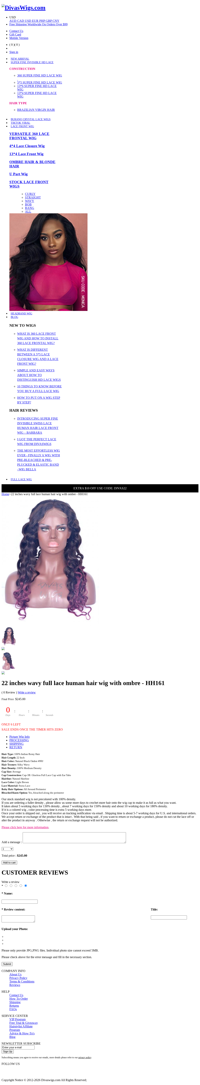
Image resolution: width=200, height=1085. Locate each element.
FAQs (13, 1009)
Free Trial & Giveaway (23, 1022)
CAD (21, 20)
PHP (42, 20)
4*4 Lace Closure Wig (27, 146)
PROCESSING (19, 740)
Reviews (14, 985)
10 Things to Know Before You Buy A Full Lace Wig (39, 389)
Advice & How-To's (22, 1033)
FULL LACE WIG (21, 479)
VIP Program (17, 1019)
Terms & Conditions (21, 981)
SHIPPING (16, 743)
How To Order (18, 998)
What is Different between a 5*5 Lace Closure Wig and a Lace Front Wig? (37, 356)
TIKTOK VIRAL (20, 122)
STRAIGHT (33, 197)
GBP (49, 20)
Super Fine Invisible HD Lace (32, 62)
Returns (14, 1005)
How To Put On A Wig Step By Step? (38, 400)
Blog (14, 317)
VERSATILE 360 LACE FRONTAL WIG (29, 136)
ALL (28, 211)
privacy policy (84, 1057)
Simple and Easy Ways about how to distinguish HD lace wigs (39, 375)
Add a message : (12, 842)
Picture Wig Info (19, 736)
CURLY (30, 194)
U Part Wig (18, 174)
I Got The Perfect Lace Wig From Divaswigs (36, 442)
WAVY (29, 201)
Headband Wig (21, 313)
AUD (13, 20)
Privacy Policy (18, 978)
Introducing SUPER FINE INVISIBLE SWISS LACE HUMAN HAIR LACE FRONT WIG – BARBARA (37, 425)
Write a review (27, 692)
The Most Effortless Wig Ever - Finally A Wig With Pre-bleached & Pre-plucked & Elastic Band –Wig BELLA (38, 460)
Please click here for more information (25, 827)
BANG (29, 208)
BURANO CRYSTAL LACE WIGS (31, 119)
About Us (15, 974)
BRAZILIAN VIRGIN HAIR (36, 109)
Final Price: (8, 699)
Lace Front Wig (22, 126)
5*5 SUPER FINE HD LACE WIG (39, 82)
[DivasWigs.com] (24, 7)
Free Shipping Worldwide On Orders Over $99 (38, 24)
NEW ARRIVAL (20, 58)
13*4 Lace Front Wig (26, 154)
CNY (56, 20)
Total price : (9, 855)
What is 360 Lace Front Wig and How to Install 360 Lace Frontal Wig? (37, 338)
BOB (28, 204)
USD (28, 20)
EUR (35, 20)
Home (5, 494)
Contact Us (16, 31)
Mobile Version (18, 38)
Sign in (13, 52)
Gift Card (15, 34)
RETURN (15, 747)
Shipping (15, 1002)
